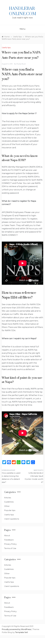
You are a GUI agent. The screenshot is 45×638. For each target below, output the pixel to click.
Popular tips (9, 510)
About (7, 535)
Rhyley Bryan (21, 64)
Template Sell (21, 632)
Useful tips (6, 47)
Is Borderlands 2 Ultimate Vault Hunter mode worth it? (34, 477)
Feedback (9, 540)
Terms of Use (10, 548)
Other (7, 506)
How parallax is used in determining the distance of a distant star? (11, 477)
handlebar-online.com (22, 11)
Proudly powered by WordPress (16, 629)
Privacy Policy (10, 544)
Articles (7, 497)
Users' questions (11, 519)
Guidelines (9, 502)
